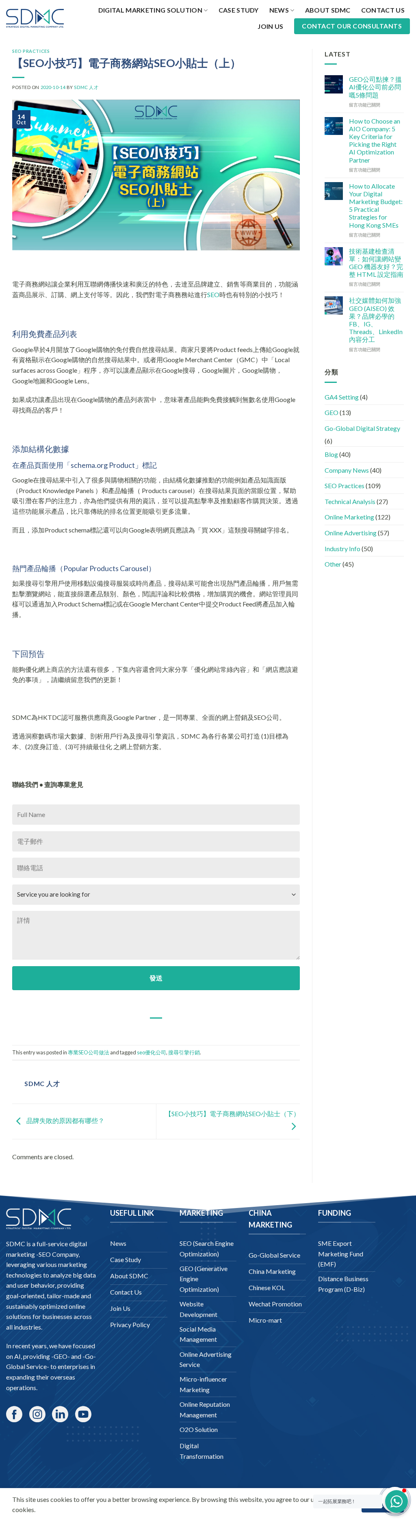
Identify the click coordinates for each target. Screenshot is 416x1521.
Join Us (270, 26)
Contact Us (383, 10)
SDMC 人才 (86, 87)
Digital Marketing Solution (150, 10)
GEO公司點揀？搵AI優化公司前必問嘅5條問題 (375, 86)
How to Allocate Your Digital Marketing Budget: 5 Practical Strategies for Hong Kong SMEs (376, 205)
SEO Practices (31, 51)
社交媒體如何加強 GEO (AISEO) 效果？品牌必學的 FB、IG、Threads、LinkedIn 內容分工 (376, 319)
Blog (331, 454)
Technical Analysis (350, 501)
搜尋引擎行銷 (184, 1052)
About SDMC (328, 10)
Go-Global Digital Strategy (362, 428)
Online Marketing (349, 517)
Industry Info (342, 548)
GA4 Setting (342, 397)
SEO (213, 294)
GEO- (62, 1356)
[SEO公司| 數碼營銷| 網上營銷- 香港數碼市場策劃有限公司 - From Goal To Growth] (35, 18)
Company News (347, 470)
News (279, 10)
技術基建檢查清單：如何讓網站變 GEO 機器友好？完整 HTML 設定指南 (376, 262)
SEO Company (58, 1254)
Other (333, 564)
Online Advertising (351, 533)
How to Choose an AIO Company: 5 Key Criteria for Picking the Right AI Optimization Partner (374, 140)
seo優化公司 (151, 1052)
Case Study (239, 10)
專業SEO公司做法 (88, 1052)
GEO (331, 412)
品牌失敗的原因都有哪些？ (64, 1120)
